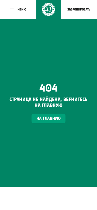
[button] (18, 9)
